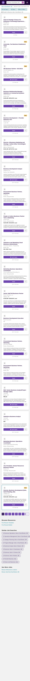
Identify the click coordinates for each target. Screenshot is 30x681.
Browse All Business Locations (9, 569)
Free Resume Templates (8, 522)
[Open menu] (27, 2)
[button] (13, 32)
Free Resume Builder (7, 525)
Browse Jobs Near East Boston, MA (10, 572)
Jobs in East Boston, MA (6, 6)
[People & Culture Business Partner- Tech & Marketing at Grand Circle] (15, 223)
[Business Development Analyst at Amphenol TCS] (15, 174)
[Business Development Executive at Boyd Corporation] (15, 323)
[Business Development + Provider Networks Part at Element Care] (15, 124)
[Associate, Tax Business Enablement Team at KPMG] (15, 50)
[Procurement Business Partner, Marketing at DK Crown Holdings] (15, 347)
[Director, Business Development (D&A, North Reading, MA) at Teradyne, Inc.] (15, 497)
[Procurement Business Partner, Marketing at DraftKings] (15, 197)
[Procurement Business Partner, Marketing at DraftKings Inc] (15, 371)
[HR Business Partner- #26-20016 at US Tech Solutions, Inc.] (15, 74)
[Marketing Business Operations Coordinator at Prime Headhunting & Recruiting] (15, 447)
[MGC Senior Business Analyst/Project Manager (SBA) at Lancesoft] (15, 397)
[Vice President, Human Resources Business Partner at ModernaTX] (15, 472)
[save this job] (26, 32)
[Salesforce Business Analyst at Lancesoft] (15, 422)
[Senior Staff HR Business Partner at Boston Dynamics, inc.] (15, 299)
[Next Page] (27, 514)
